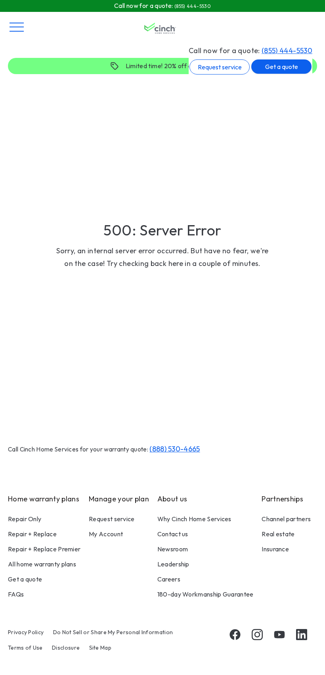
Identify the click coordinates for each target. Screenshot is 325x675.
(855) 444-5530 (287, 50)
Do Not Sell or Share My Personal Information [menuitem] (113, 632)
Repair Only (24, 519)
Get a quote (281, 67)
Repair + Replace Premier (44, 549)
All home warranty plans (42, 564)
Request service (220, 67)
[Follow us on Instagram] (257, 634)
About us (172, 498)
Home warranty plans (43, 498)
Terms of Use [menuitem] (25, 647)
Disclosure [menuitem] (66, 647)
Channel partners (286, 519)
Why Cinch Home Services (194, 519)
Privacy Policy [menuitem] (26, 632)
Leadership (173, 564)
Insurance (275, 549)
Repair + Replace (32, 534)
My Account (106, 534)
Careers (168, 579)
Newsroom (172, 549)
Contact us (172, 534)
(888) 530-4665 (174, 448)
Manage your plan (119, 498)
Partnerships (282, 498)
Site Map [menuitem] (100, 647)
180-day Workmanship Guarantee (205, 594)
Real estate (278, 534)
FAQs (16, 594)
